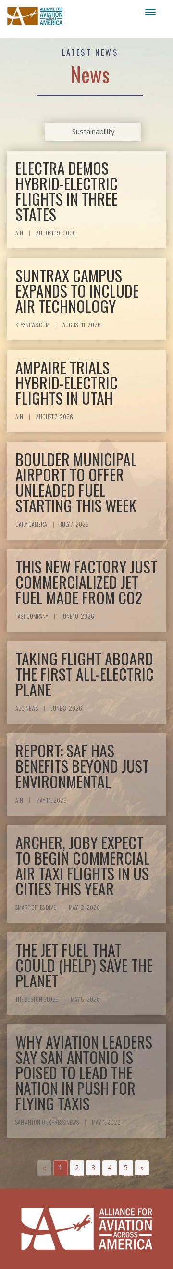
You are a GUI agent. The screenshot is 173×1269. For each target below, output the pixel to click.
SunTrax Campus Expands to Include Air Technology (77, 290)
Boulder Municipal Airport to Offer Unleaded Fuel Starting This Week (76, 482)
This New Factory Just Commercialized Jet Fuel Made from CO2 (86, 582)
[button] (77, 1168)
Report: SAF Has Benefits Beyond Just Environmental (82, 765)
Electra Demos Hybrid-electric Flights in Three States (66, 190)
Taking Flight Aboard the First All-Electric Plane (84, 673)
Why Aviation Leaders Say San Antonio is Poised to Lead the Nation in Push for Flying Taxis (83, 1072)
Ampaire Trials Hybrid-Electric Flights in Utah (66, 382)
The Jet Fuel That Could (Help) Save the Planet (84, 965)
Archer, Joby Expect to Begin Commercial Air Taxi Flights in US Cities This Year (82, 865)
